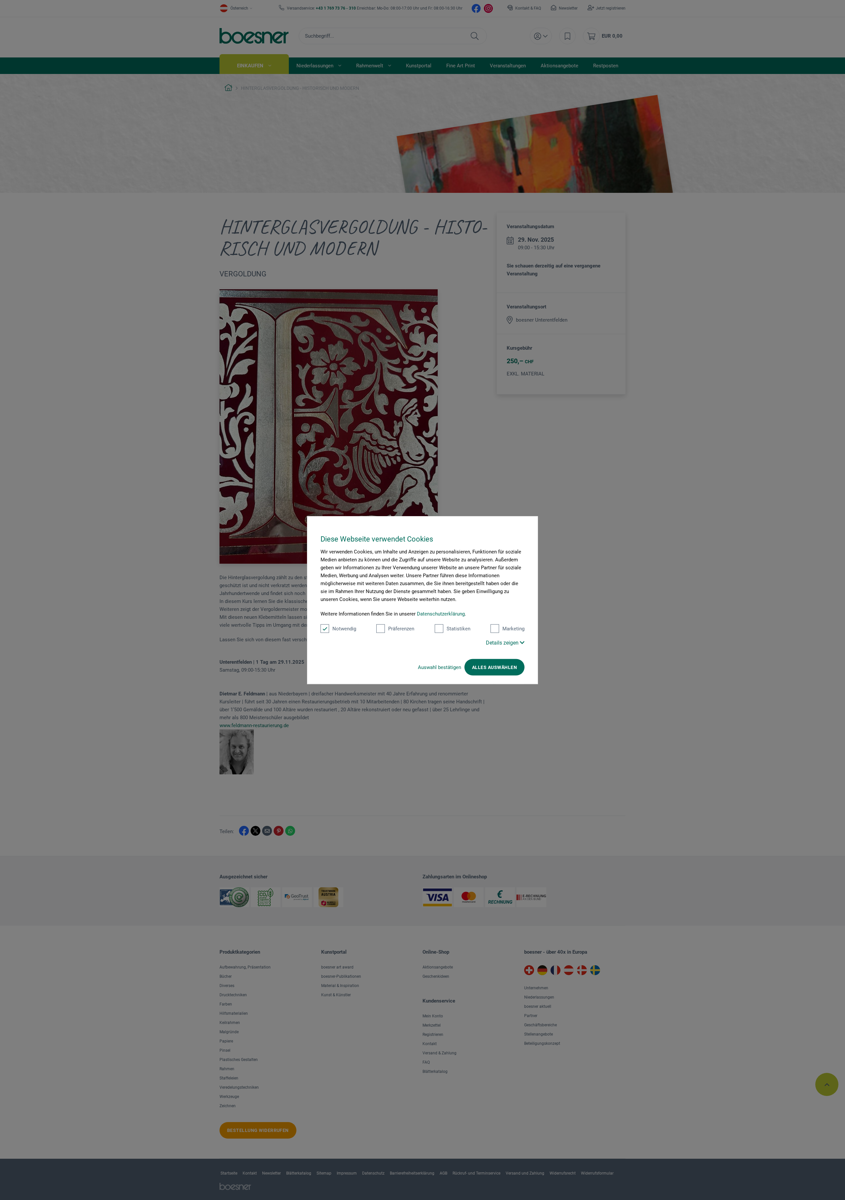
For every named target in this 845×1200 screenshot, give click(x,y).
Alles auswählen (494, 667)
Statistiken (458, 629)
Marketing (513, 629)
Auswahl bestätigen (439, 667)
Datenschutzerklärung (441, 614)
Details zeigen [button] (503, 643)
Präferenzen (401, 629)
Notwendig (344, 629)
